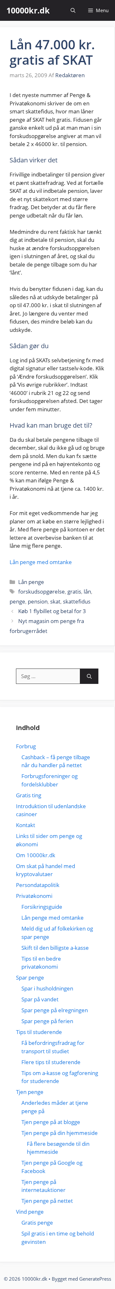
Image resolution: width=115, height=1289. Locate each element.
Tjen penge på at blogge (50, 1122)
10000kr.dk (28, 10)
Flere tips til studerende (50, 1062)
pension (38, 601)
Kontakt (25, 825)
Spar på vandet (39, 999)
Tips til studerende (39, 1032)
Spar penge (30, 977)
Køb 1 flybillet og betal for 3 (52, 611)
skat (55, 601)
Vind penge (30, 1211)
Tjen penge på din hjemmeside (59, 1133)
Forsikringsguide (41, 906)
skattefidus (76, 601)
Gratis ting (28, 795)
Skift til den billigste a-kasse (55, 947)
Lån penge (31, 582)
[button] (73, 10)
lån (87, 591)
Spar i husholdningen (47, 988)
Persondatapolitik (37, 885)
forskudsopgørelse (41, 591)
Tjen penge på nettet (47, 1200)
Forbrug (26, 746)
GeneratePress (95, 1279)
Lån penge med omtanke (41, 562)
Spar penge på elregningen (54, 1010)
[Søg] (89, 676)
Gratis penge (37, 1222)
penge (17, 601)
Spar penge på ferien (47, 1021)
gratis (74, 591)
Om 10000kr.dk (35, 855)
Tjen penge (29, 1092)
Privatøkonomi (34, 895)
